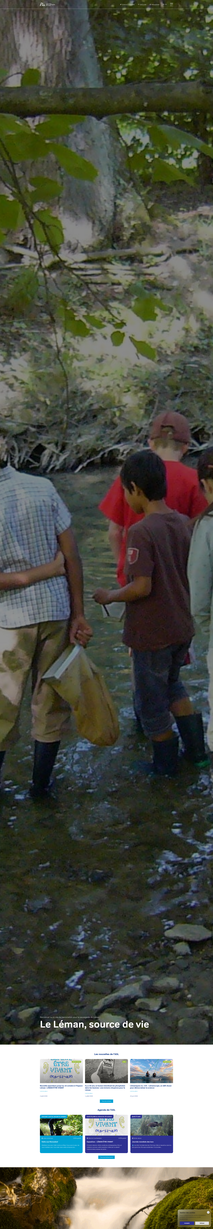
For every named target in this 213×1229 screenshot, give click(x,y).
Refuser (202, 1223)
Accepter (187, 1223)
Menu (171, 5)
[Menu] (171, 3)
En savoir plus (184, 1219)
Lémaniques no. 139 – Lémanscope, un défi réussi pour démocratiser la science (150, 1087)
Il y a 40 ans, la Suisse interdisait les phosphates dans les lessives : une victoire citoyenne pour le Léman (105, 1088)
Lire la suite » (44, 1091)
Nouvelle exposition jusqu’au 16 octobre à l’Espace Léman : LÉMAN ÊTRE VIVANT (61, 1087)
